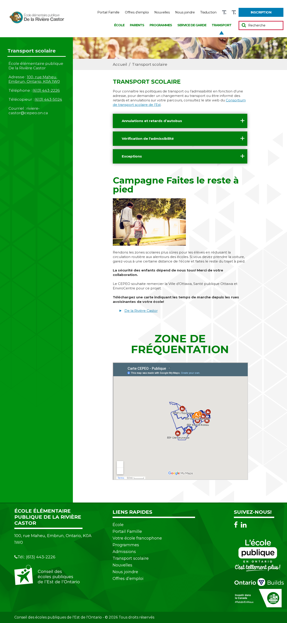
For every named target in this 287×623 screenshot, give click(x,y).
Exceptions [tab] (132, 156)
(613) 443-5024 (48, 99)
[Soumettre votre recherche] (243, 25)
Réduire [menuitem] (234, 12)
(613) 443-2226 (46, 90)
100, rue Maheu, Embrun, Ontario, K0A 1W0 (34, 79)
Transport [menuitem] (221, 25)
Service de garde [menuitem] (191, 25)
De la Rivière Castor (141, 310)
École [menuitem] (119, 25)
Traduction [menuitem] (208, 12)
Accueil (120, 64)
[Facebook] (237, 525)
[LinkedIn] (244, 525)
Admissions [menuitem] (124, 551)
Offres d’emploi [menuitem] (137, 12)
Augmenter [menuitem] (224, 12)
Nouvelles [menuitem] (162, 12)
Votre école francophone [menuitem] (137, 538)
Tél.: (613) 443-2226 (36, 557)
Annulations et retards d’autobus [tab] (152, 121)
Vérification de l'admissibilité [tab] (148, 138)
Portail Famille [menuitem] (108, 12)
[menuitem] (261, 12)
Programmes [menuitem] (161, 25)
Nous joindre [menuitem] (185, 12)
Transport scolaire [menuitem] (131, 558)
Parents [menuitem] (137, 25)
